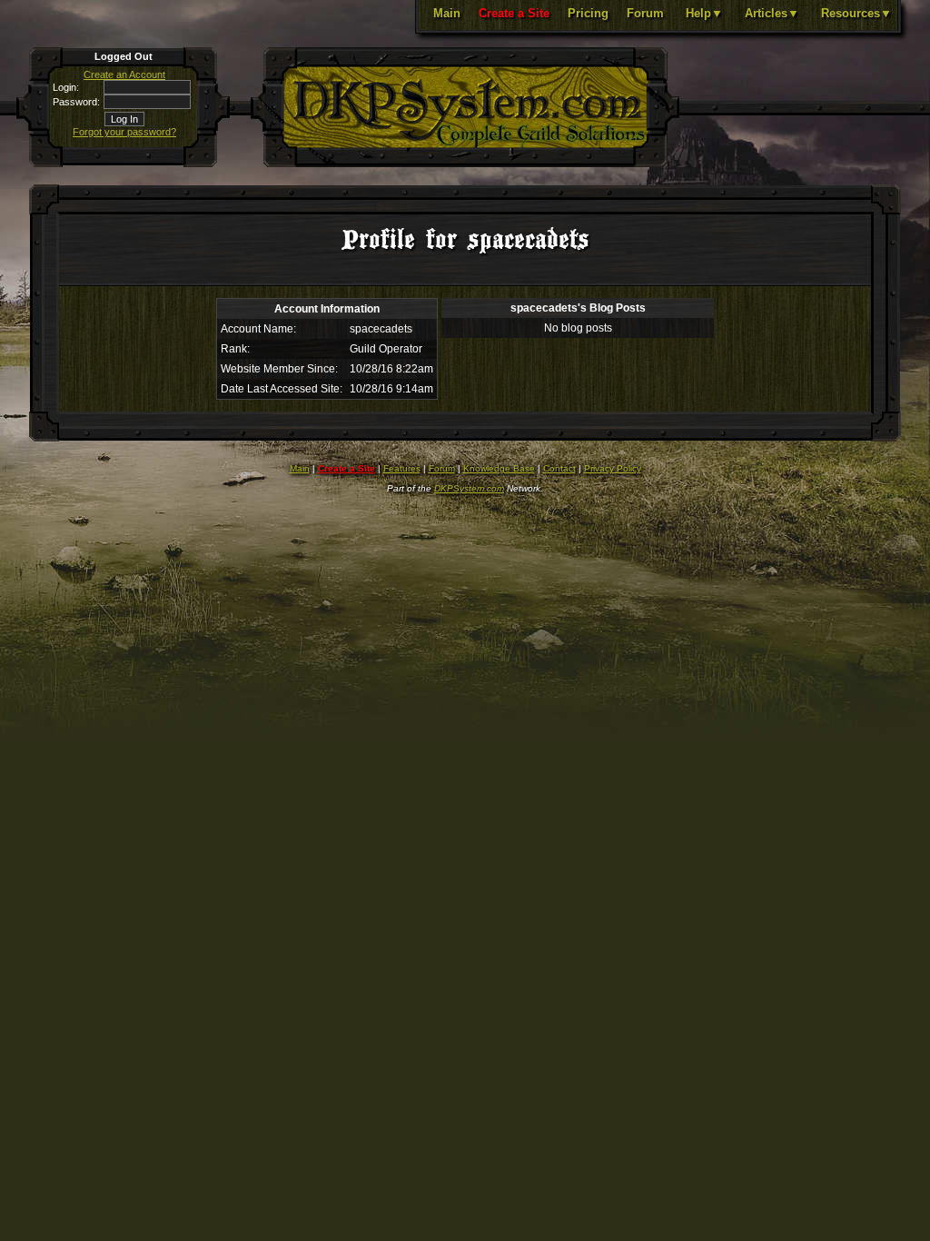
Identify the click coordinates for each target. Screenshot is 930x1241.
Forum (645, 13)
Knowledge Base (499, 468)
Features (401, 468)
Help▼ (704, 13)
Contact (559, 468)
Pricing (588, 13)
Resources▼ (856, 13)
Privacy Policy (612, 468)
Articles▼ (772, 13)
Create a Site (514, 13)
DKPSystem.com (469, 488)
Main (446, 13)
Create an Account (124, 74)
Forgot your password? (124, 131)
